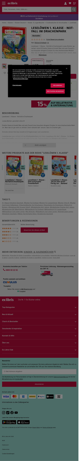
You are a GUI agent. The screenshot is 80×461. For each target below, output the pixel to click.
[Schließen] (66, 68)
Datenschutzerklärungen (20, 78)
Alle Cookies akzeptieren (55, 91)
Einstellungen (17, 85)
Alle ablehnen (57, 85)
